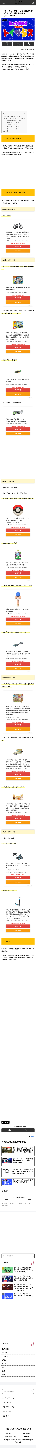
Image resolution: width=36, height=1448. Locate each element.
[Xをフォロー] (26, 1130)
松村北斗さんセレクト (13, 123)
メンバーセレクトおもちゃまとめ (14, 119)
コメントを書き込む (18, 1197)
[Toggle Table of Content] (23, 113)
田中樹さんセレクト (13, 125)
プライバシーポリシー (10, 1407)
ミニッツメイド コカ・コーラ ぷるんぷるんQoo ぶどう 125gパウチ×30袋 (18, 564)
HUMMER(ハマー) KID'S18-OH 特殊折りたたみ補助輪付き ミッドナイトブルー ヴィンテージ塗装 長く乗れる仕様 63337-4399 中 (18, 235)
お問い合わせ (7, 1402)
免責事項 (5, 1416)
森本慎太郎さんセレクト (14, 121)
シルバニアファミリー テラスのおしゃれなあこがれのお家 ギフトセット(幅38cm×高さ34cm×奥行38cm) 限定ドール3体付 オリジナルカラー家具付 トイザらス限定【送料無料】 (18, 710)
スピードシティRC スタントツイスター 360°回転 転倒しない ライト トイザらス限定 (18, 865)
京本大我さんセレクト (13, 127)
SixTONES (6, 1122)
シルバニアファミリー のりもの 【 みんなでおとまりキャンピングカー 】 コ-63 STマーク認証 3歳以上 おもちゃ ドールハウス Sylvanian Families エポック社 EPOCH (18, 763)
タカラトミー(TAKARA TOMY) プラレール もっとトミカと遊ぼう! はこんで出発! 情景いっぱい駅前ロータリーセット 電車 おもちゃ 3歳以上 (18, 336)
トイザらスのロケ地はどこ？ (13, 116)
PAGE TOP (33, 1403)
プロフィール (7, 1411)
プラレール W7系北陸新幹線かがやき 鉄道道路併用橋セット (18, 289)
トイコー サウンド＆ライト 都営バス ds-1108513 (18, 381)
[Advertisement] (18, 90)
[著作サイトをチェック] (9, 1130)
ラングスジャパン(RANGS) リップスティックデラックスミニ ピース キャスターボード (18, 654)
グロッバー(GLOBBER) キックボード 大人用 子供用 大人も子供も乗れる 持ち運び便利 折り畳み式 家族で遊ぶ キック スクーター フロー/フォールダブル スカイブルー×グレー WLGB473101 (18, 914)
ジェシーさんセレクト (13, 129)
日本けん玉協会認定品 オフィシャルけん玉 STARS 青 (17, 610)
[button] (29, 44)
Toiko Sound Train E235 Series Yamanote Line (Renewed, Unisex (16, 420)
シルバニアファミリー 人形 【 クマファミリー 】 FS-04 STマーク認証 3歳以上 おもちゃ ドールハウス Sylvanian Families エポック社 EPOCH (18, 807)
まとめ (6, 131)
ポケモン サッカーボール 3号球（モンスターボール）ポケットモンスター (17, 519)
